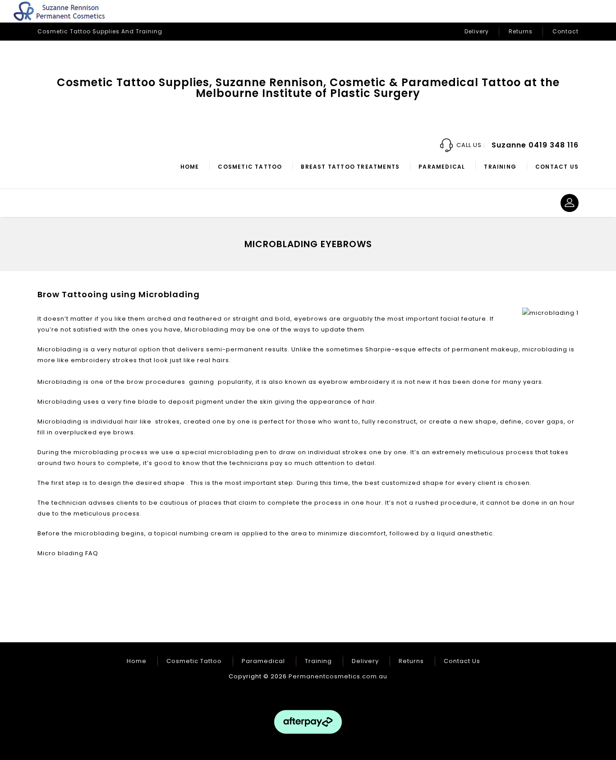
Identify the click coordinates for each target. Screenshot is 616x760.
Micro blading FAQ (67, 553)
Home (189, 166)
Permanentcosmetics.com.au (338, 676)
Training (500, 166)
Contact (565, 31)
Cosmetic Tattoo (250, 166)
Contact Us (557, 166)
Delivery (476, 31)
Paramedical (441, 166)
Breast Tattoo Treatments (350, 166)
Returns (521, 31)
